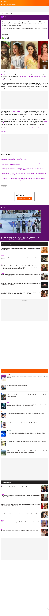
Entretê (2, 282)
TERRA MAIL (3, 4)
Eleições (8, 411)
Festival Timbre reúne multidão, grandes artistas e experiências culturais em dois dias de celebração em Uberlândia (21, 284)
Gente (11, 13)
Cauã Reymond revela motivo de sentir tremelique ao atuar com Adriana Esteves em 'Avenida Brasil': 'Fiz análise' (20, 496)
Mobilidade (9, 449)
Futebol (8, 421)
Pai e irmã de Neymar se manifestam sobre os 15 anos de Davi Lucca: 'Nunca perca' (19, 530)
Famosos (2, 255)
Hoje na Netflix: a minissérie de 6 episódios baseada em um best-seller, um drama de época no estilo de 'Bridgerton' (20, 275)
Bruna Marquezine (17, 111)
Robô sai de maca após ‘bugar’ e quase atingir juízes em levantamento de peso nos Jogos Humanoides (20, 238)
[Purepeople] (3, 186)
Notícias (2, 234)
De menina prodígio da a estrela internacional (31, 76)
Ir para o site (6, 1)
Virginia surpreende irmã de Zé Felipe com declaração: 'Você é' (15, 486)
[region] (24, 613)
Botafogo (9, 383)
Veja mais (3, 131)
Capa (2, 13)
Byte (8, 402)
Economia (8, 393)
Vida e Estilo (9, 430)
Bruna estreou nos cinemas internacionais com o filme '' (22, 128)
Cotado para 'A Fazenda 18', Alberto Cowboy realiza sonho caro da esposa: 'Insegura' (19, 513)
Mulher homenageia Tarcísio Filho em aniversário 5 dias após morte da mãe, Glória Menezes (20, 257)
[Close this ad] (48, 609)
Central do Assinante (11, 4)
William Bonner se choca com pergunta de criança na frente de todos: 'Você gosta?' (20, 521)
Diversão (6, 13)
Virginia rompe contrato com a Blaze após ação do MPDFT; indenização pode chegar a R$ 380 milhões (20, 249)
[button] (1, 1)
